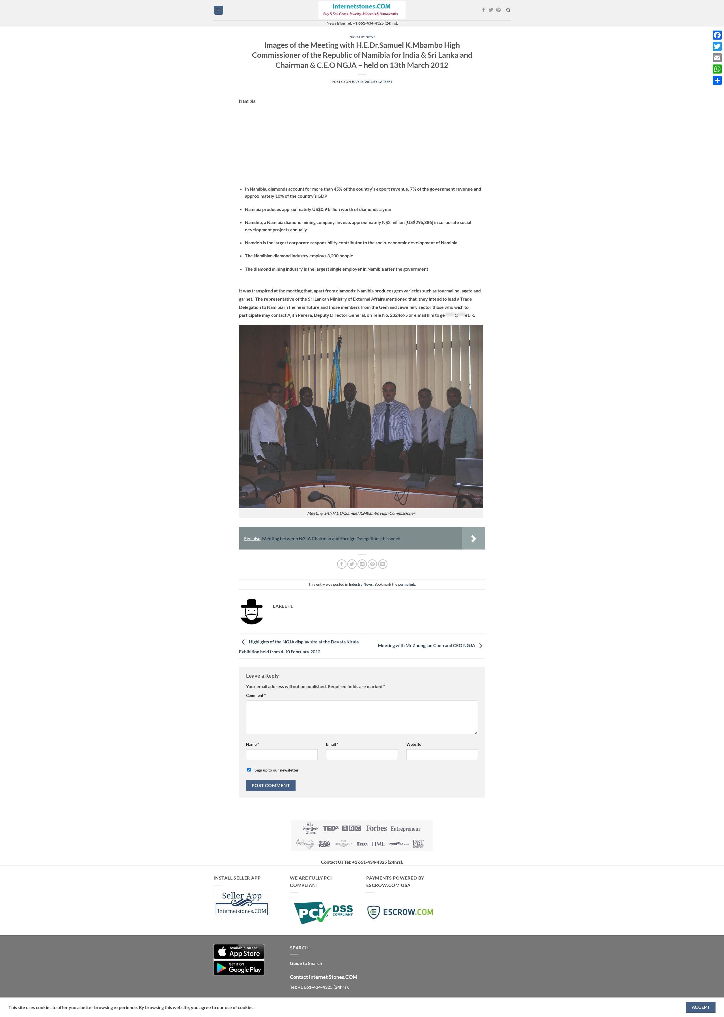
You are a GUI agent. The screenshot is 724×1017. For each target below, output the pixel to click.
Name (252, 744)
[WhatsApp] (717, 69)
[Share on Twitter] (352, 564)
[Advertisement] (362, 145)
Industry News (361, 36)
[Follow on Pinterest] (498, 10)
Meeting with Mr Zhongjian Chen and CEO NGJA (427, 645)
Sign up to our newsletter (276, 770)
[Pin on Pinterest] (372, 564)
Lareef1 (385, 81)
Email (332, 744)
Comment (256, 695)
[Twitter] (717, 46)
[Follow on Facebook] (483, 10)
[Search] (508, 10)
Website (413, 744)
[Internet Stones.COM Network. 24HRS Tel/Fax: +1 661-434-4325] (362, 10)
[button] (218, 10)
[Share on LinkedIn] (382, 564)
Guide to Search (306, 963)
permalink (406, 584)
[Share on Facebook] (341, 564)
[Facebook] (717, 35)
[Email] (717, 57)
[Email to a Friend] (362, 564)
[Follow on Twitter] (491, 10)
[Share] (717, 80)
